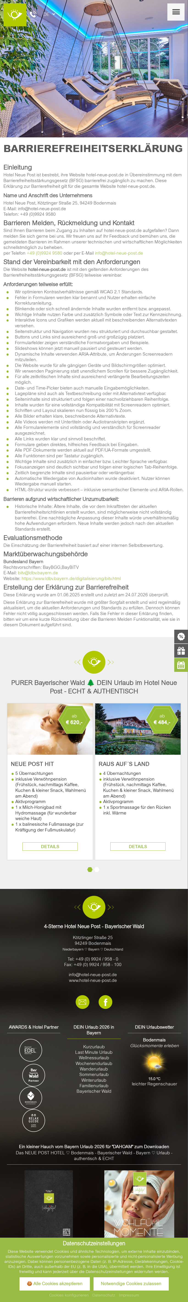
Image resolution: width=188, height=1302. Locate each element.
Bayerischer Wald (94, 1092)
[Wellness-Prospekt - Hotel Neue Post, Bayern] (139, 1205)
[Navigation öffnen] (176, 12)
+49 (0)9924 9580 (44, 253)
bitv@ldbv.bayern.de (38, 573)
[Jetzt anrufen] (33, 15)
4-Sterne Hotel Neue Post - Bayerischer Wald (94, 926)
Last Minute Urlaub (94, 1053)
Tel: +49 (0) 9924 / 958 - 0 (93, 959)
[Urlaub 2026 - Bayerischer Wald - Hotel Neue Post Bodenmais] (49, 1204)
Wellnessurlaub (94, 1058)
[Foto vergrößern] (94, 68)
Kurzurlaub (94, 1047)
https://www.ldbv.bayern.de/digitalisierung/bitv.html (71, 579)
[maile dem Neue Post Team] (82, 1002)
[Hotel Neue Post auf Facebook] (105, 1002)
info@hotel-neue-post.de (119, 253)
